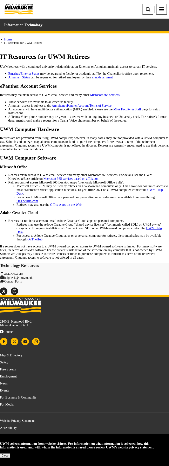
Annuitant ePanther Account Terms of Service (81, 105)
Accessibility (8, 427)
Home (8, 39)
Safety (4, 362)
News (4, 383)
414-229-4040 (13, 274)
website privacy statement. (136, 447)
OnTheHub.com (27, 201)
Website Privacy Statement (17, 420)
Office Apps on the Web (66, 204)
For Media (7, 404)
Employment (8, 376)
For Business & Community (18, 397)
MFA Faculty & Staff (127, 109)
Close (5, 455)
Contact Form (13, 281)
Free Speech (8, 369)
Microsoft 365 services (105, 95)
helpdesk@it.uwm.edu (18, 277)
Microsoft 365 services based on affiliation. (71, 178)
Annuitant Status (19, 77)
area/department (102, 77)
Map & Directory (11, 355)
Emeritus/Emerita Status (23, 73)
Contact (8, 332)
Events (4, 390)
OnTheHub (34, 239)
